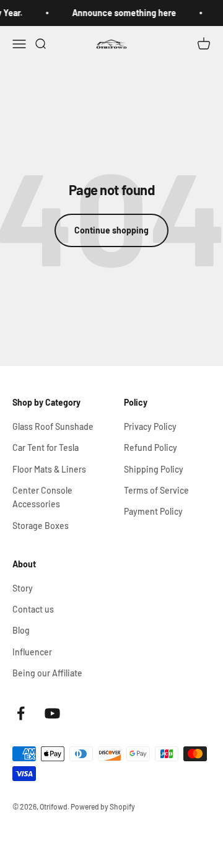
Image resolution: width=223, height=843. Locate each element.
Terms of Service (156, 490)
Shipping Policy (153, 469)
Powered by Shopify (103, 806)
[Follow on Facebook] (20, 713)
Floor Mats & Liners (49, 469)
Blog (21, 630)
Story (22, 588)
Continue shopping (111, 230)
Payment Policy (153, 511)
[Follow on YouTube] (52, 713)
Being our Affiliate (47, 673)
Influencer (32, 652)
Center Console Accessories (42, 497)
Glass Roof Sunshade (53, 426)
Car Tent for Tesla (45, 447)
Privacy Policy (150, 426)
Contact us (33, 609)
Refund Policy (150, 447)
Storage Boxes (40, 525)
